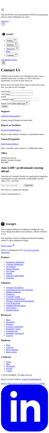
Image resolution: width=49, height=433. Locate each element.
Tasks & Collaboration (15, 276)
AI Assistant (11, 267)
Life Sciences (11, 308)
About (8, 362)
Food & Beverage (13, 303)
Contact (9, 371)
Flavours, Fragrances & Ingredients (20, 301)
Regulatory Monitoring (15, 262)
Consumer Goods (13, 297)
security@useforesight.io (11, 130)
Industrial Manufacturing (16, 306)
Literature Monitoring (14, 264)
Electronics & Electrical (15, 299)
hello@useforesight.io (9, 144)
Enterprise (10, 278)
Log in (3, 60)
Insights (9, 273)
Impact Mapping (12, 269)
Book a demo (11, 60)
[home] (8, 35)
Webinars (9, 324)
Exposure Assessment (14, 327)
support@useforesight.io (10, 116)
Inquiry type (6, 103)
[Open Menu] (3, 63)
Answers (9, 336)
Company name (7, 99)
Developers (10, 366)
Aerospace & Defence (15, 287)
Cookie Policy (31, 383)
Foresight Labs (12, 331)
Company (10, 55)
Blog (8, 364)
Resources (11, 49)
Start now (5, 21)
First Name (5, 91)
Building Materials (13, 292)
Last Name (5, 94)
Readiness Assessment (15, 333)
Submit (4, 106)
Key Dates (10, 271)
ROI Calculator (12, 350)
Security (9, 368)
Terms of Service (19, 383)
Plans (8, 51)
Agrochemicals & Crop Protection (19, 290)
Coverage (10, 347)
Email (3, 97)
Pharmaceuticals (12, 310)
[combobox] (20, 103)
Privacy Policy (7, 383)
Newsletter (10, 322)
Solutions (10, 45)
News (8, 320)
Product (10, 41)
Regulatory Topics (13, 329)
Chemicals (10, 294)
